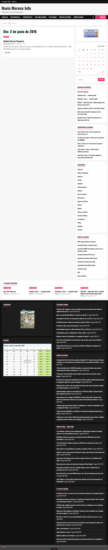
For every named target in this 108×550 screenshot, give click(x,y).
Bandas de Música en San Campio (66, 536)
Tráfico (79, 223)
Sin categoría (81, 219)
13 (79, 61)
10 (95, 57)
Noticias (79, 205)
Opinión (79, 208)
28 (83, 69)
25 (99, 65)
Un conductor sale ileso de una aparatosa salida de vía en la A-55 (74, 319)
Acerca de (5, 17)
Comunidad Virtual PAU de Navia (86, 265)
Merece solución (81, 194)
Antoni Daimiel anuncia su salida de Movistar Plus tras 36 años (74, 329)
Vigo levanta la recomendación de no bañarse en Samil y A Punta (74, 449)
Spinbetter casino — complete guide (87, 99)
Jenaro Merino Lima (82, 132)
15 (87, 61)
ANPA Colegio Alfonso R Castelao (86, 242)
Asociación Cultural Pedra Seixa (86, 255)
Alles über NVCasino (82, 92)
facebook (6, 37)
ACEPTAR (54, 548)
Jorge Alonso (81, 149)
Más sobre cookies (40, 17)
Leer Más (8, 53)
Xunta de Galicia (81, 276)
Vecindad (79, 226)
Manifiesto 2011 (27, 17)
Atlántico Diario (62, 305)
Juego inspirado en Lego (63, 532)
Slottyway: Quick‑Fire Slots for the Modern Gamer (91, 108)
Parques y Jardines (82, 212)
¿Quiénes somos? (78, 17)
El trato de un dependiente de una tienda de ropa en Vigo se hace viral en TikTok (78, 340)
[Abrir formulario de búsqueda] (93, 17)
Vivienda (79, 230)
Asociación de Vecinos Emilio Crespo (87, 258)
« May (79, 72)
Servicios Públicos (82, 216)
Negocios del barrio (82, 201)
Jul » (103, 72)
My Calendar (53, 17)
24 (95, 65)
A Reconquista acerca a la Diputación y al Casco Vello (71, 333)
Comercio (80, 169)
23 (91, 65)
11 (99, 57)
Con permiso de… (15, 17)
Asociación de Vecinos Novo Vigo (86, 262)
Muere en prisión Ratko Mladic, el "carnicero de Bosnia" (72, 315)
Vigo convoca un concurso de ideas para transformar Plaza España (74, 464)
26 (102, 65)
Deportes (80, 176)
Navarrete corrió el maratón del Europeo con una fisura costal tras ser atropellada (79, 539)
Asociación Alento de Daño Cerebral (87, 245)
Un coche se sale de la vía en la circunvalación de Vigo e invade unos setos (77, 517)
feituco (6, 294)
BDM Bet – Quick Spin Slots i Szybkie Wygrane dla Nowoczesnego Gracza (92, 292)
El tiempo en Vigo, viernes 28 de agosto (67, 326)
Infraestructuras (81, 187)
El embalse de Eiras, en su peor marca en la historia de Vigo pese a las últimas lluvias (80, 493)
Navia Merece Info (16, 8)
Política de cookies (65, 17)
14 (83, 61)
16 (91, 61)
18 (99, 61)
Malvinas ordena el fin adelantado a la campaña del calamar (73, 336)
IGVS (78, 272)
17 (95, 61)
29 (87, 69)
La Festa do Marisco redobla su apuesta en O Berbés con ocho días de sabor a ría (78, 443)
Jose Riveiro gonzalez (83, 138)
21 (83, 65)
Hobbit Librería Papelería (13, 41)
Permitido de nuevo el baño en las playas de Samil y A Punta (73, 322)
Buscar (102, 17)
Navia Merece (81, 198)
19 (102, 61)
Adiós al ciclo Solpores (63, 528)
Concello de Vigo (82, 269)
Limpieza (79, 191)
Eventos (79, 180)
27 (79, 69)
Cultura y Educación (82, 173)
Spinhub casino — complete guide (86, 95)
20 (79, 65)
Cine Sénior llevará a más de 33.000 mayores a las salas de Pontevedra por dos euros (80, 473)
